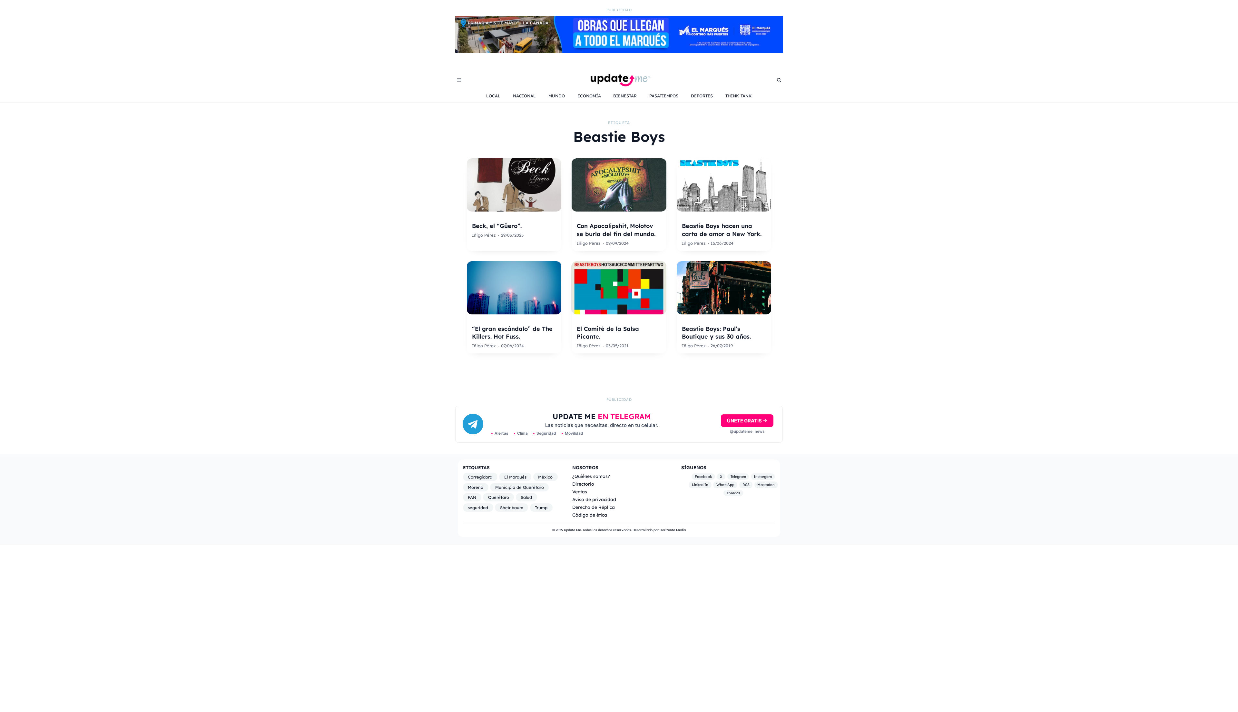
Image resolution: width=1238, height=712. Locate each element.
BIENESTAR (625, 95)
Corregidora (480, 477)
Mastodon (766, 485)
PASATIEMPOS (663, 95)
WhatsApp (725, 485)
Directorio (583, 484)
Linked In (700, 485)
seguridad (478, 507)
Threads (733, 493)
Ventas (579, 491)
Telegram (738, 476)
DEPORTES (702, 95)
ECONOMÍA (589, 95)
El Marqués (515, 477)
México (545, 477)
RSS (746, 485)
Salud (526, 497)
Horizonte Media (673, 530)
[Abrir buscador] (779, 80)
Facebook (703, 476)
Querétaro (498, 497)
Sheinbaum (511, 507)
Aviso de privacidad (594, 499)
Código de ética (589, 515)
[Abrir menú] (459, 80)
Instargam (763, 476)
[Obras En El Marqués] (619, 51)
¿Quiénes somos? (591, 476)
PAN (472, 497)
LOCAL (493, 95)
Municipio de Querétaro (519, 487)
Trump (541, 507)
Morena (475, 487)
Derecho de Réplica (593, 507)
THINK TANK (738, 95)
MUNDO (556, 95)
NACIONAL (524, 95)
